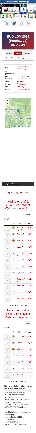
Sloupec (28, 214)
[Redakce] (21, 23)
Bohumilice (21, 253)
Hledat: (7, 219)
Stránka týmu (10, 58)
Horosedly (21, 285)
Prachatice (21, 84)
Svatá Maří (21, 240)
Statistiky (27, 53)
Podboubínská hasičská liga (22, 68)
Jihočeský (20, 87)
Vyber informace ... (20, 184)
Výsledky (18, 53)
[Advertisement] (18, 161)
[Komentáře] (18, 16)
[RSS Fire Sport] (28, 23)
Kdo (19, 223)
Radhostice (21, 298)
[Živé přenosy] (14, 23)
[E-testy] (25, 16)
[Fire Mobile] (7, 23)
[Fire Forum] (32, 16)
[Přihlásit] (31, 9)
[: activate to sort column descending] (7, 223)
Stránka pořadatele (24, 58)
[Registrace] (3, 16)
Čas (29, 223)
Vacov (19, 247)
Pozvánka (9, 53)
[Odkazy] (11, 16)
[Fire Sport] (10, 10)
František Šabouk (23, 89)
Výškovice (20, 273)
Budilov (20, 234)
